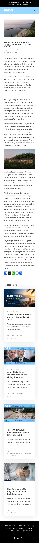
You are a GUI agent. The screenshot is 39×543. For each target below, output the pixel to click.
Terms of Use (11, 526)
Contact (28, 530)
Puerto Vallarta (12, 53)
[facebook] (19, 2)
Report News (10, 4)
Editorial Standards (16, 528)
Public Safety (11, 455)
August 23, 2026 (13, 312)
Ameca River (14, 453)
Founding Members (16, 335)
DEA (15, 396)
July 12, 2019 (10, 50)
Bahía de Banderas (25, 453)
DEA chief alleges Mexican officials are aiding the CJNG (17, 375)
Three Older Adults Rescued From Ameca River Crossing (18, 432)
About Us (18, 530)
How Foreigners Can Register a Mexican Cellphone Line (17, 491)
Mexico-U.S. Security (23, 396)
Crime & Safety (14, 451)
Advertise (25, 4)
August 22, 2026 (13, 486)
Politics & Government (17, 393)
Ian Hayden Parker (26, 50)
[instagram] (30, 2)
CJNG (11, 396)
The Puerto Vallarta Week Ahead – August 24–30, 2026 (19, 317)
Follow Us (18, 4)
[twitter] (23, 2)
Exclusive (13, 338)
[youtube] (27, 2)
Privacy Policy (26, 526)
